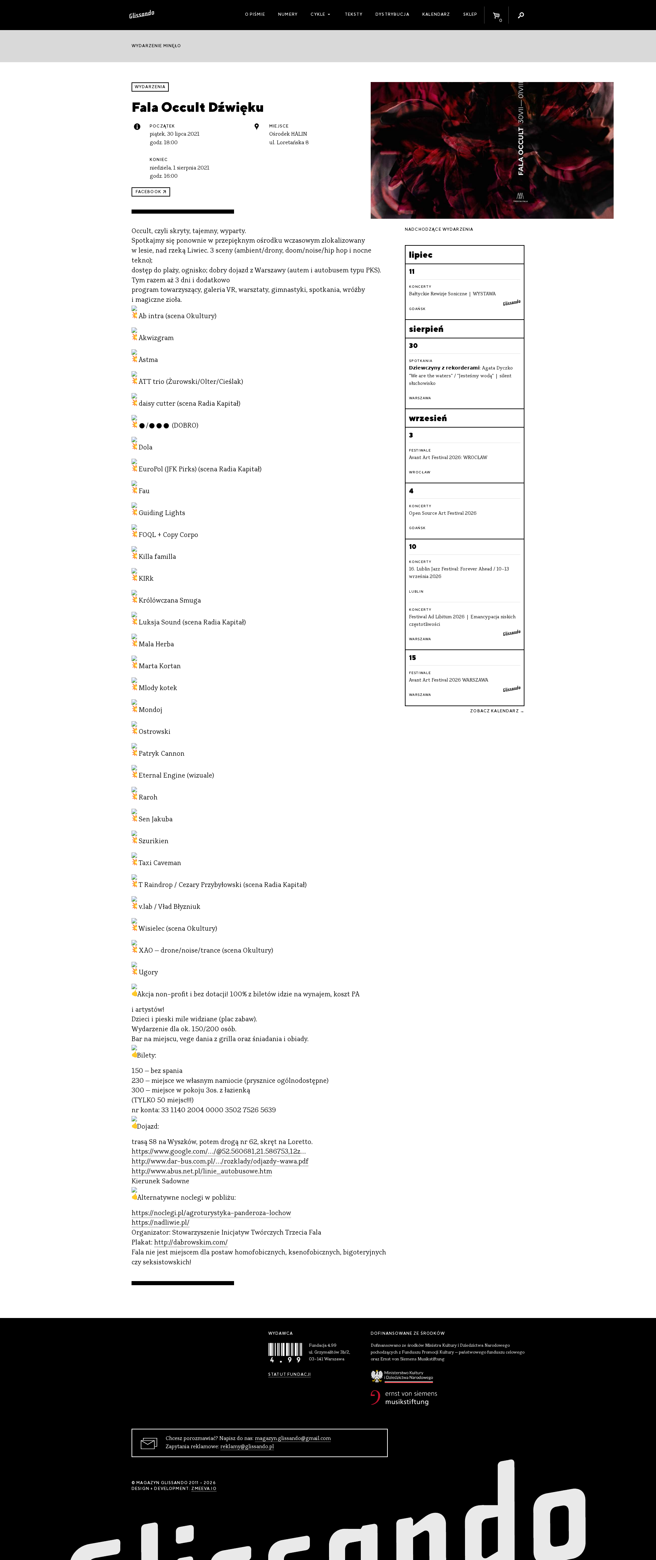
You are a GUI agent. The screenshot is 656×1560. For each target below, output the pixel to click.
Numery (288, 14)
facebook (148, 191)
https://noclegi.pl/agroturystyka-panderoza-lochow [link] (211, 1213)
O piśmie (255, 14)
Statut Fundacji (289, 1374)
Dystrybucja (392, 14)
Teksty (354, 14)
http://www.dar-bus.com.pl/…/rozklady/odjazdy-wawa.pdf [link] (220, 1162)
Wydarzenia (150, 86)
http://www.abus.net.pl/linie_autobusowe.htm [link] (202, 1172)
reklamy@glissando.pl (247, 1447)
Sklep (470, 14)
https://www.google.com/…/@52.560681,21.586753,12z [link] (216, 1152)
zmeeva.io (203, 1488)
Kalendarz (436, 14)
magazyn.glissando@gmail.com (293, 1438)
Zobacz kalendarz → (497, 711)
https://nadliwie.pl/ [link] (161, 1223)
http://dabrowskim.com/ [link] (191, 1243)
